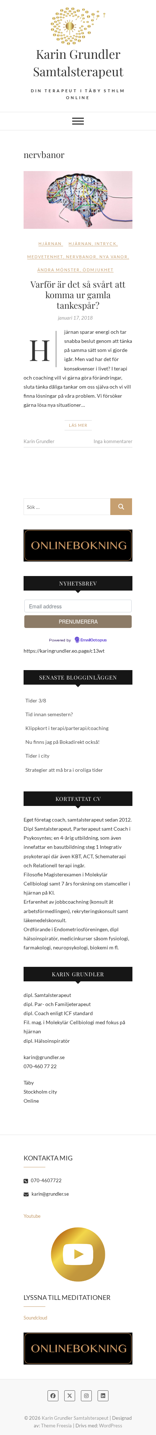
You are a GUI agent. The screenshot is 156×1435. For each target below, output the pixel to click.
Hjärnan (50, 243)
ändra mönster (58, 269)
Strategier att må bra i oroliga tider (64, 770)
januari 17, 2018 (75, 318)
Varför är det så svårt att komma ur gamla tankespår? (78, 294)
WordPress (110, 1425)
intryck (105, 243)
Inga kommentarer (113, 441)
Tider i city (37, 756)
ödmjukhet (98, 269)
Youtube (32, 1216)
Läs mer (78, 425)
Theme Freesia (56, 1425)
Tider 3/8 (35, 700)
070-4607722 (46, 1180)
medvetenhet (45, 256)
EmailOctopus (94, 640)
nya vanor (113, 256)
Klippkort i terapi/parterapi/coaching (66, 728)
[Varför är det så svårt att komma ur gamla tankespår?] (78, 200)
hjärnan (80, 243)
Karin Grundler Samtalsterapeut (78, 62)
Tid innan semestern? (49, 714)
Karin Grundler (39, 441)
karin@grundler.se (49, 1194)
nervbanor (81, 256)
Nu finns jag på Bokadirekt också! (62, 742)
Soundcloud (35, 1318)
